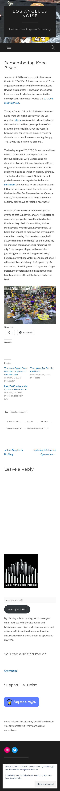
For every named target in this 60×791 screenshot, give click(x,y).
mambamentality (38, 428)
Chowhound (10, 670)
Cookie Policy (16, 778)
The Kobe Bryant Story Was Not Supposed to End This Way (15, 371)
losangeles (14, 428)
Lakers (17, 119)
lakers (44, 421)
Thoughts (23, 412)
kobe (30, 421)
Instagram (9, 184)
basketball (14, 421)
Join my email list (17, 609)
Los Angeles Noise (30, 13)
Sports (14, 412)
